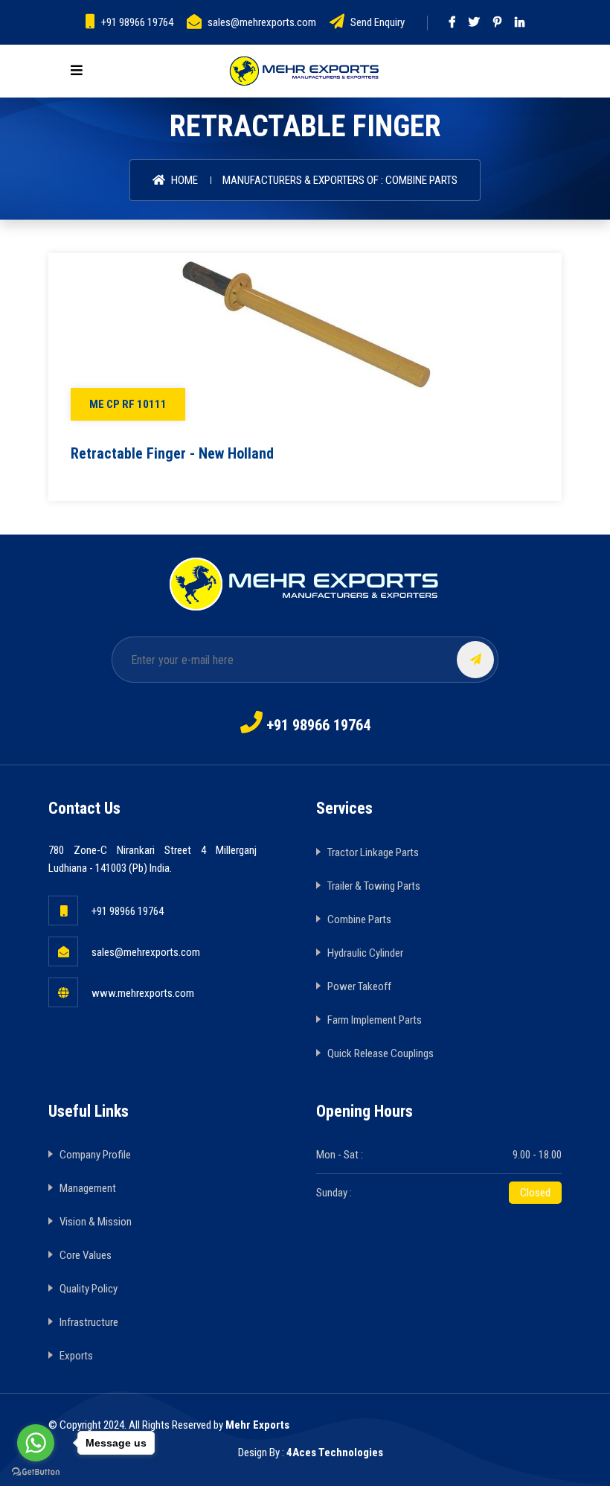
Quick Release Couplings (380, 1053)
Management (88, 1188)
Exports (76, 1355)
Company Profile (95, 1154)
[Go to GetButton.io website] (36, 1471)
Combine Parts (359, 919)
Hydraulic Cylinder (365, 953)
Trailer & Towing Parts (373, 886)
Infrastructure (89, 1322)
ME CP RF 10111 (128, 404)
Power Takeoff (359, 986)
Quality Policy (89, 1288)
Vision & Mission (96, 1221)
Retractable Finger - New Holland (172, 453)
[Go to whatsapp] (35, 1442)
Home (183, 180)
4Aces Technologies (334, 1452)
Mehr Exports (257, 1425)
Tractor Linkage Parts (373, 852)
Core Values (86, 1255)
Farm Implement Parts (374, 1020)
